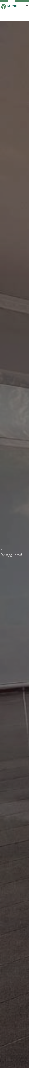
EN (21, 1)
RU (18, 1)
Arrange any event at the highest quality (12, 555)
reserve (11, 1)
